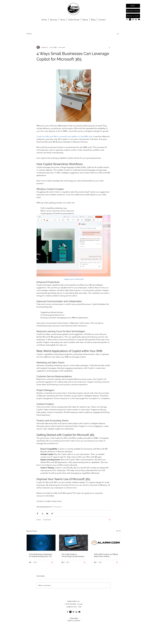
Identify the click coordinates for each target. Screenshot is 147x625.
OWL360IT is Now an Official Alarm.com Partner (106, 555)
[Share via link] (52, 513)
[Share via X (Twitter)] (42, 513)
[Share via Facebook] (37, 513)
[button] (118, 33)
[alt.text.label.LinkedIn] (136, 19)
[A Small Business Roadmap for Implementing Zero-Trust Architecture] (41, 543)
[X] (130, 19)
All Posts (29, 33)
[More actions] (109, 47)
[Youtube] (139, 19)
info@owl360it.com (73, 601)
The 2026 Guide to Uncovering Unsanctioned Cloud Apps (73, 555)
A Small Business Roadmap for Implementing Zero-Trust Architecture (41, 555)
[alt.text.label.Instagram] (133, 19)
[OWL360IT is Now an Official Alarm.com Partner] (106, 543)
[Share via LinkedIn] (47, 513)
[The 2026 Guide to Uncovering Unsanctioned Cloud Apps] (73, 543)
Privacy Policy (74, 618)
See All (118, 531)
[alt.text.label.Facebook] (127, 19)
